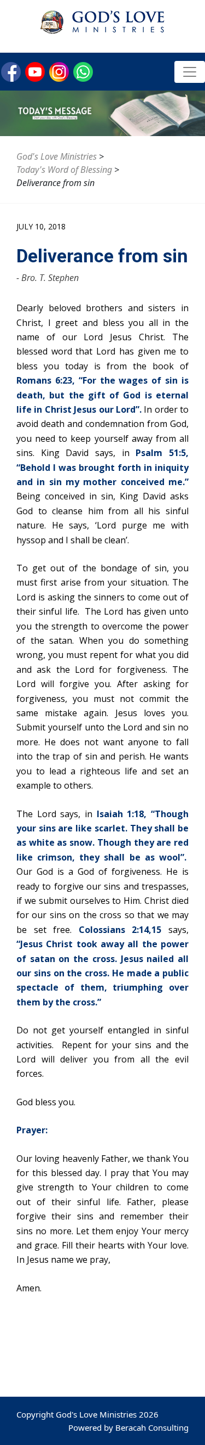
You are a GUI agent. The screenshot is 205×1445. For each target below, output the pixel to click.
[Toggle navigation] (189, 72)
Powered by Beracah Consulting (128, 1427)
